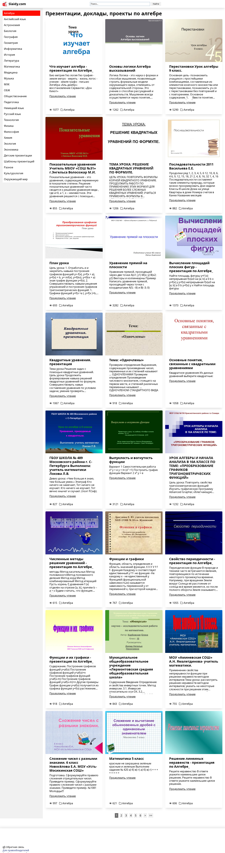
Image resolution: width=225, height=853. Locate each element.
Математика (12, 66)
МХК (7, 84)
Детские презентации (18, 155)
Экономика (11, 149)
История (9, 54)
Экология (10, 143)
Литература (11, 60)
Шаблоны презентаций (19, 161)
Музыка (9, 78)
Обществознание (15, 96)
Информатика (13, 49)
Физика (9, 126)
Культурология (13, 173)
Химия (8, 138)
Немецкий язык (14, 108)
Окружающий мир (16, 179)
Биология (10, 31)
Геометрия (11, 43)
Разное (8, 167)
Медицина (10, 72)
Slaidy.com (17, 4)
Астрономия (12, 25)
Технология (11, 120)
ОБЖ (7, 90)
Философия (11, 132)
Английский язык (15, 19)
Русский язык (12, 114)
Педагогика (11, 102)
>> (150, 815)
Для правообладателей (16, 850)
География (11, 37)
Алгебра (9, 13)
